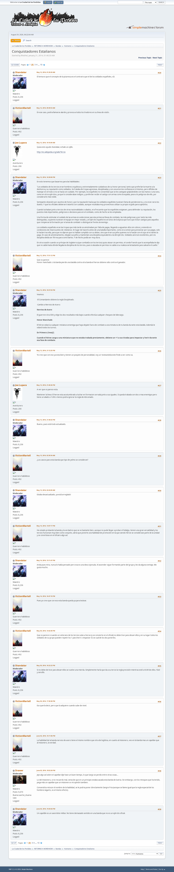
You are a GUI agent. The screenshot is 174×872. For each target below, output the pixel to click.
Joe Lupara (21, 142)
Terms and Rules (151, 869)
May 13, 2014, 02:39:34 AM (46, 455)
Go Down (15, 65)
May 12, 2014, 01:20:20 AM (46, 72)
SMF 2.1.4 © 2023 (15, 869)
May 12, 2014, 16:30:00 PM (46, 177)
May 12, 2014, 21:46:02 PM (46, 420)
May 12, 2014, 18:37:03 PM (46, 290)
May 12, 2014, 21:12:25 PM (46, 350)
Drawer (19, 770)
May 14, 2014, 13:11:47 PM (46, 560)
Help (142, 869)
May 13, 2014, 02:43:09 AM (46, 490)
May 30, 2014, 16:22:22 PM (46, 665)
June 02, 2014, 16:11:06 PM (46, 736)
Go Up (13, 843)
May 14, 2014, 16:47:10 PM (46, 596)
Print (160, 65)
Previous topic (144, 57)
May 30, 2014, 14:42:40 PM (46, 631)
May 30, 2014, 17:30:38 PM (46, 701)
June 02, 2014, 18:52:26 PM (46, 770)
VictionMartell (23, 107)
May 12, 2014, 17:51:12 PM (46, 255)
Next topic (157, 57)
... (39, 64)
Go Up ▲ (162, 869)
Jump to (127, 853)
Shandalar (21, 72)
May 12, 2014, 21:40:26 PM (46, 385)
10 (41, 64)
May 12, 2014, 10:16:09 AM (46, 143)
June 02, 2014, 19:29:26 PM (46, 809)
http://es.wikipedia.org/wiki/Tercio (51, 152)
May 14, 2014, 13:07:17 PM (46, 526)
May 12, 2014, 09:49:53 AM (46, 108)
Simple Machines (27, 869)
